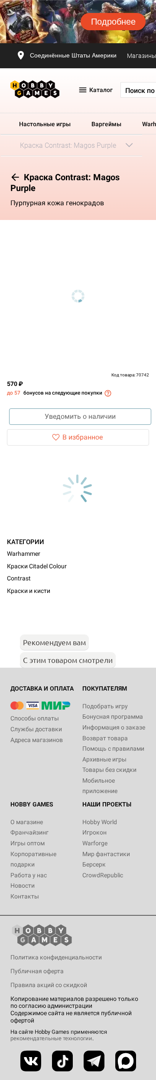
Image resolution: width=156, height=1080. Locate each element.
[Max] (125, 1061)
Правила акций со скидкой (48, 984)
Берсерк (94, 864)
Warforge (94, 843)
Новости (22, 885)
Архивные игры (104, 759)
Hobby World (99, 822)
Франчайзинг (29, 832)
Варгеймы (106, 124)
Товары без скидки (109, 769)
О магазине (26, 822)
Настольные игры (45, 124)
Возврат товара (105, 738)
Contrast (19, 578)
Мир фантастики (106, 854)
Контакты (24, 896)
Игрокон (94, 832)
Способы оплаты (34, 718)
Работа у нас (28, 875)
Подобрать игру (105, 706)
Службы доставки (36, 729)
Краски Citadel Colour (37, 566)
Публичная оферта (37, 971)
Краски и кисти (28, 590)
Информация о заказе (113, 727)
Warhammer (23, 553)
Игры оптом (27, 843)
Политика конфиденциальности (56, 957)
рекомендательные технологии (51, 1038)
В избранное (82, 437)
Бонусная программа (112, 716)
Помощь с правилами (113, 748)
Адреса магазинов (36, 739)
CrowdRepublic (102, 875)
